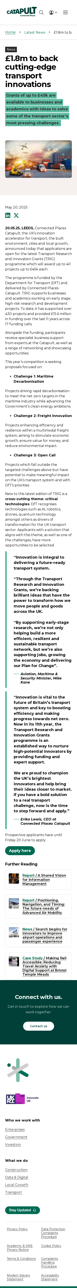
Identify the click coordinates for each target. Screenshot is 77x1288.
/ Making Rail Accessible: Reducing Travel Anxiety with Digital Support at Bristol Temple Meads (44, 966)
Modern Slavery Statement (18, 1277)
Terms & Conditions (21, 1259)
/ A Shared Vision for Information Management (44, 879)
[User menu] (53, 12)
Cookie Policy (51, 1246)
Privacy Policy (17, 1229)
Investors (13, 1145)
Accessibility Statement (50, 1277)
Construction (16, 1170)
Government (16, 1137)
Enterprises (15, 1130)
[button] (7, 216)
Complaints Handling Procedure (49, 1262)
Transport (13, 1192)
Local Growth (16, 1185)
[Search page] (41, 12)
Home (10, 32)
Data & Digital (16, 1177)
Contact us (38, 1026)
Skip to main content (21, 5)
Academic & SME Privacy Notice (20, 1248)
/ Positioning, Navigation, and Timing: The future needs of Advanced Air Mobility (43, 906)
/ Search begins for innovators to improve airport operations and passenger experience (44, 935)
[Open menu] (65, 12)
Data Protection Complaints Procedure (53, 1233)
